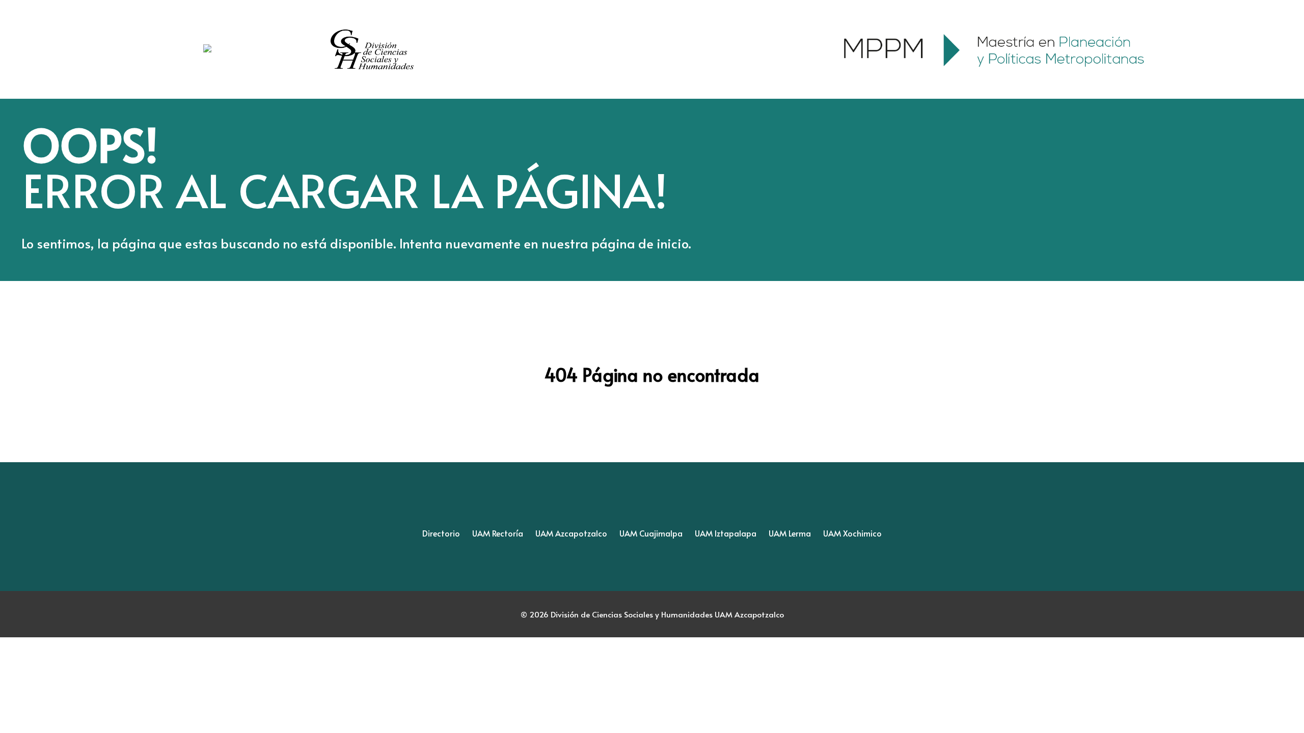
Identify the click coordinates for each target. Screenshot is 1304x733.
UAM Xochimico (852, 533)
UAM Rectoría (497, 533)
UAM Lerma (790, 533)
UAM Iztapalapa (725, 533)
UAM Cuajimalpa (651, 533)
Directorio (441, 533)
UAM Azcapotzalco (571, 533)
